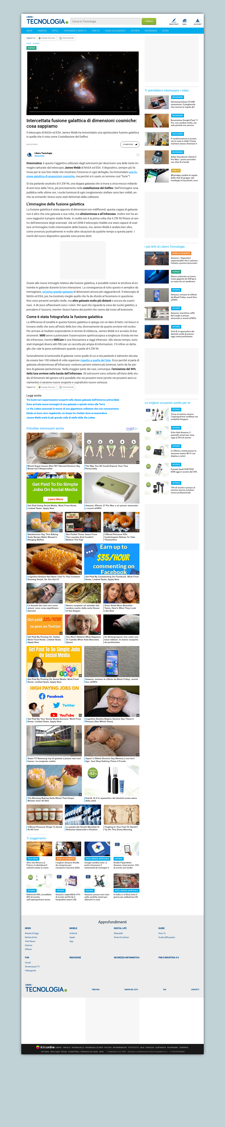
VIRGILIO (66, 1047)
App (71, 941)
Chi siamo (45, 1052)
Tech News (30, 941)
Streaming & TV (32, 966)
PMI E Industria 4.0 (168, 957)
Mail (185, 24)
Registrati (174, 24)
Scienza (28, 945)
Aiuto (101, 1052)
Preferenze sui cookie (89, 1052)
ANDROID (42, 30)
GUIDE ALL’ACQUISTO (66, 859)
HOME (28, 43)
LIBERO (58, 1047)
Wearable (118, 933)
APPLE (55, 30)
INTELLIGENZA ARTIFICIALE (97, 859)
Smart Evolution (121, 937)
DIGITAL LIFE (120, 928)
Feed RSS (95, 990)
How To (162, 933)
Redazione (75, 957)
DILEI (142, 1047)
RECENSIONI (151, 30)
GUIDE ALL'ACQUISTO (115, 30)
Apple (72, 937)
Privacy (64, 1052)
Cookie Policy (73, 1052)
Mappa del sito (131, 990)
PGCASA (108, 1047)
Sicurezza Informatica (126, 957)
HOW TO (96, 30)
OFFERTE (135, 30)
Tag (164, 990)
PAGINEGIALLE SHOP (94, 1047)
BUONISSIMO (172, 1047)
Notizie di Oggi (32, 933)
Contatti (195, 990)
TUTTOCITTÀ (133, 1047)
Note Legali (55, 1052)
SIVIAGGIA (150, 1047)
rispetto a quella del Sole (95, 360)
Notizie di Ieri (31, 937)
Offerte (28, 949)
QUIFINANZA (161, 1047)
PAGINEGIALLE (78, 1047)
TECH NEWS (33, 859)
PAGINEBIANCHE (120, 1047)
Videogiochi (30, 970)
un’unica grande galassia (57, 291)
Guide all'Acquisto (166, 937)
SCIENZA (36, 43)
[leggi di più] (137, 154)
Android (73, 933)
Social (28, 962)
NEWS (29, 30)
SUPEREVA (183, 1047)
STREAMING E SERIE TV (75, 30)
